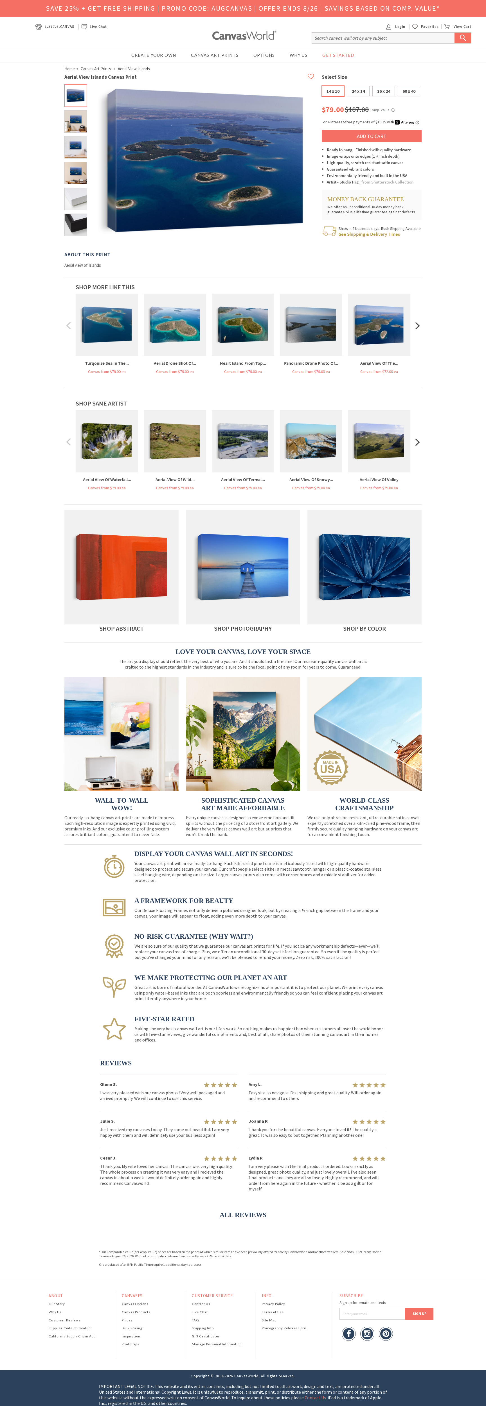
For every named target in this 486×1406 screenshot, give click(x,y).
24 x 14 (358, 91)
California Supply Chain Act (72, 1336)
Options (264, 55)
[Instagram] (367, 1334)
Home (69, 68)
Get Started (338, 55)
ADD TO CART (371, 136)
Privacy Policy (273, 1304)
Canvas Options (135, 1304)
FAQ (195, 1320)
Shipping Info (203, 1328)
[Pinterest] (386, 1334)
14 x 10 (333, 91)
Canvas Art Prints (214, 55)
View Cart (462, 26)
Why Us (298, 55)
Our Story (57, 1304)
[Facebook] (348, 1334)
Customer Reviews (65, 1320)
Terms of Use (273, 1312)
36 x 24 (383, 91)
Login (399, 26)
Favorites (429, 26)
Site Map (269, 1320)
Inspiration (131, 1336)
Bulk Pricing (132, 1328)
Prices (127, 1320)
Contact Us (201, 1304)
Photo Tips (130, 1344)
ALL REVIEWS (243, 1215)
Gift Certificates (206, 1336)
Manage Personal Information (217, 1344)
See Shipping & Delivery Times (369, 234)
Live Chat (98, 26)
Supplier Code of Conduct (70, 1328)
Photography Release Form (284, 1328)
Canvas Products (136, 1312)
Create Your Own (153, 55)
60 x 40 (408, 91)
